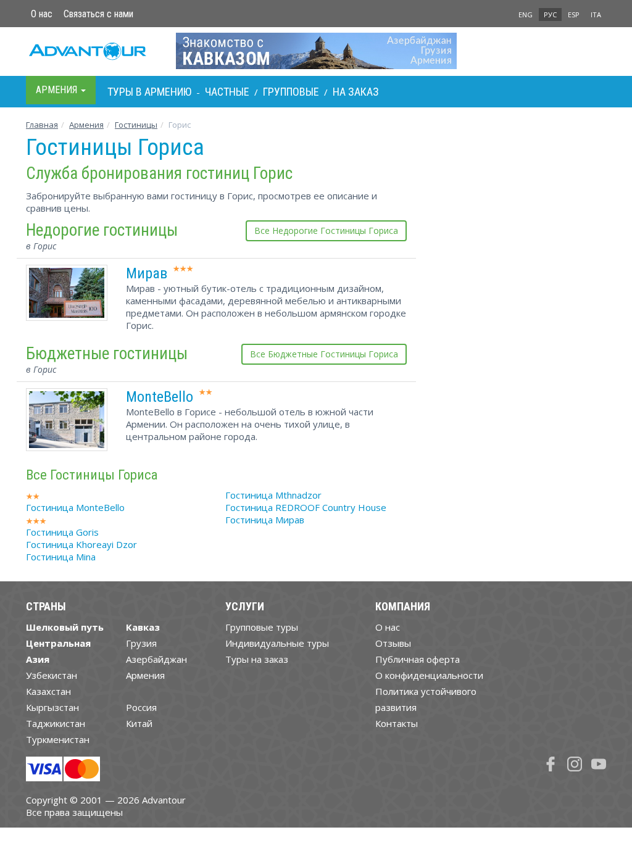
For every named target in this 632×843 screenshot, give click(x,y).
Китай (139, 723)
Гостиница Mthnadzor (273, 495)
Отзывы (393, 643)
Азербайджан (156, 659)
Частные (227, 91)
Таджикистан (55, 723)
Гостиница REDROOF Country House (305, 507)
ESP (574, 14)
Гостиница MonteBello (75, 507)
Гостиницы (136, 124)
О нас (41, 14)
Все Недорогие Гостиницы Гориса (326, 230)
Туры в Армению (149, 91)
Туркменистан (57, 739)
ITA (596, 14)
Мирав (146, 273)
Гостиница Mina (61, 556)
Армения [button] (58, 90)
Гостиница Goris (62, 532)
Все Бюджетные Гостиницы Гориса (324, 354)
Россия (141, 707)
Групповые (291, 91)
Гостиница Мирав (264, 519)
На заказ (356, 91)
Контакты (396, 723)
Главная (42, 124)
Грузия (141, 643)
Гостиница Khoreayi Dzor (81, 544)
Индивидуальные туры (277, 643)
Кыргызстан (52, 707)
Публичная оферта (417, 659)
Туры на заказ (256, 659)
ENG (525, 14)
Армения (86, 124)
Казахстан (48, 691)
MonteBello (159, 396)
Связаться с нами (98, 14)
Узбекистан (51, 675)
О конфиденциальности (429, 675)
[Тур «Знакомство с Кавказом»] (316, 51)
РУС (550, 14)
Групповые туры (261, 627)
